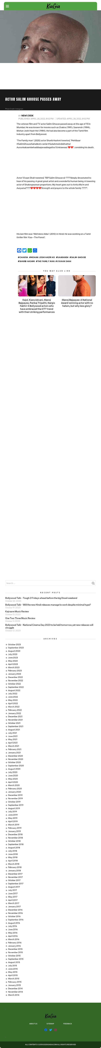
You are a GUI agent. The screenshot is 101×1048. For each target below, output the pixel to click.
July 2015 (12, 966)
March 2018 (13, 864)
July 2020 (12, 772)
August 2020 (14, 769)
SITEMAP (50, 1024)
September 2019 (15, 805)
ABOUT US (33, 1024)
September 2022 (16, 687)
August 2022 (14, 690)
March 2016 (13, 939)
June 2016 (13, 929)
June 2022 (13, 697)
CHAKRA (23, 257)
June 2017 (13, 893)
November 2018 (15, 838)
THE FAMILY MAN (46, 261)
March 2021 (13, 746)
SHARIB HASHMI (27, 261)
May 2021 (12, 739)
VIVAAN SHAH (64, 261)
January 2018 (14, 871)
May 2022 (13, 700)
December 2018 (15, 834)
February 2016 (14, 943)
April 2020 (13, 782)
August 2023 (14, 651)
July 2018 (12, 851)
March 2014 (13, 995)
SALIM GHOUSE (78, 257)
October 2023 (14, 645)
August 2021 (14, 730)
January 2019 (14, 831)
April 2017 (13, 900)
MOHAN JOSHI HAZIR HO (43, 257)
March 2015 (13, 979)
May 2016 (12, 933)
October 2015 (14, 956)
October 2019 (14, 802)
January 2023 (14, 674)
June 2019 (13, 815)
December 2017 (15, 874)
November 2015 (15, 952)
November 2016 (15, 913)
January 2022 (14, 713)
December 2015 (15, 949)
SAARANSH (63, 257)
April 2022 (13, 703)
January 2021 (14, 753)
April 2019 (13, 821)
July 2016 (12, 926)
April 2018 (13, 861)
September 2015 (15, 959)
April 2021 (13, 743)
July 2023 (12, 654)
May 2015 (12, 972)
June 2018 (13, 854)
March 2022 (13, 707)
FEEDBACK (67, 1024)
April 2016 (13, 936)
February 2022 (15, 710)
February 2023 (15, 671)
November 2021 (15, 720)
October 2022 (14, 684)
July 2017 (12, 890)
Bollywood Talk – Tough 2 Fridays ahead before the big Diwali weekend (41, 598)
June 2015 (13, 969)
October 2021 (14, 723)
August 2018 (14, 848)
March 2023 (13, 667)
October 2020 (14, 762)
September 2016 (15, 920)
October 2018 (14, 841)
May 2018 (12, 857)
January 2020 (14, 792)
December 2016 (15, 910)
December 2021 (15, 716)
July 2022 (12, 694)
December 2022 (15, 677)
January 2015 (14, 985)
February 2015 (14, 982)
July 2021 (12, 733)
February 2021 (14, 749)
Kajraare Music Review (17, 611)
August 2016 (14, 923)
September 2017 (15, 884)
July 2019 (12, 812)
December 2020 (15, 756)
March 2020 (14, 785)
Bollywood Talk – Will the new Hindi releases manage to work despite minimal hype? (48, 605)
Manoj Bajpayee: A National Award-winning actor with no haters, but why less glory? (77, 303)
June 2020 (13, 776)
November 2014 (15, 992)
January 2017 (14, 907)
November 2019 (15, 798)
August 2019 (14, 808)
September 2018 (15, 844)
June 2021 (13, 736)
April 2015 (13, 975)
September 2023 (16, 648)
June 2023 (13, 658)
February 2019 (14, 828)
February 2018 (14, 867)
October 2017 (14, 880)
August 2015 (14, 962)
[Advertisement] (56, 163)
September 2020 (16, 766)
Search (93, 584)
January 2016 (14, 946)
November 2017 (15, 877)
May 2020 (13, 779)
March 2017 (13, 903)
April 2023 (13, 664)
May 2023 (13, 661)
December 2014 (15, 989)
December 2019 (15, 795)
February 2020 (15, 789)
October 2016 (14, 916)
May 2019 (12, 818)
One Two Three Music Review (20, 618)
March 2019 (13, 825)
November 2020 (15, 759)
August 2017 (14, 887)
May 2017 (12, 897)
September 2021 (15, 726)
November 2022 (15, 681)
